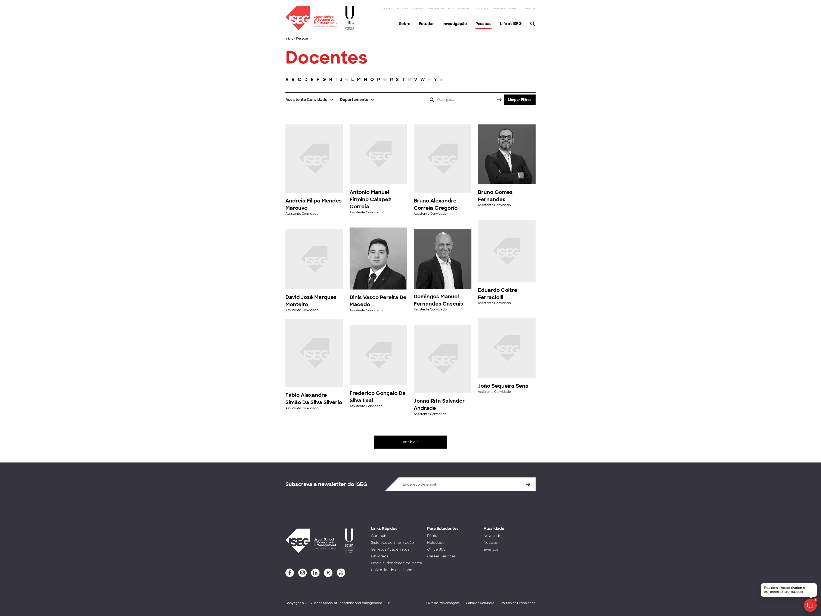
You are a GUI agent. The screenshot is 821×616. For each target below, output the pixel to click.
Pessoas (483, 23)
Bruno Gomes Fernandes (495, 196)
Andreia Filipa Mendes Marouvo (313, 204)
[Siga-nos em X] (328, 573)
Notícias (402, 8)
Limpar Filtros (520, 99)
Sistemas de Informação (392, 542)
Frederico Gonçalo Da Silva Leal (378, 397)
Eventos (463, 8)
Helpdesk (499, 8)
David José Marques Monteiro (311, 301)
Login (513, 8)
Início (289, 38)
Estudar (426, 23)
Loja (451, 8)
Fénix (432, 535)
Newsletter (436, 8)
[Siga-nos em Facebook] (289, 573)
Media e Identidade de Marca (396, 563)
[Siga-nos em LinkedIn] (315, 573)
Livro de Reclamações (442, 603)
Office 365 (436, 549)
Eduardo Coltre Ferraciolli (497, 294)
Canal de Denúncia (480, 603)
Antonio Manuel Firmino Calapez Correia (370, 199)
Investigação (455, 23)
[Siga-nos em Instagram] (302, 573)
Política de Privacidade (518, 603)
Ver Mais (410, 442)
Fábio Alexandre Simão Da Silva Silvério (313, 399)
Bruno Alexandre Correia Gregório (436, 204)
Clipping (418, 8)
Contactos (481, 8)
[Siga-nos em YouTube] (341, 573)
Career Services (441, 556)
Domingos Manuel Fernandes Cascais (438, 300)
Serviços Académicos (390, 549)
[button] (309, 100)
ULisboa (387, 8)
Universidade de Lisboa (391, 570)
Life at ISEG (511, 23)
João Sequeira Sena (503, 386)
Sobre (404, 23)
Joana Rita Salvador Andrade (439, 404)
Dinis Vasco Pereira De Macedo (378, 301)
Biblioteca (379, 556)
